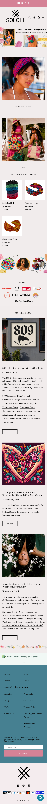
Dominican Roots (10, 407)
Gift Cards (28, 700)
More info (23, 662)
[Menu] (43, 17)
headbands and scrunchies (23, 107)
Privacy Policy (30, 707)
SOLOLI (27, 800)
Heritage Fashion (32, 411)
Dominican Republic (28, 403)
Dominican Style (27, 407)
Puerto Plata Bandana (31, 418)
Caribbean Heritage (11, 399)
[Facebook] (18, 2)
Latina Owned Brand (11, 418)
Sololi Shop (7, 422)
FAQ (26, 687)
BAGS (23, 167)
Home (7, 680)
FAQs (6, 707)
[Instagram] (25, 2)
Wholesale (28, 694)
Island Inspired (9, 415)
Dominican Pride (9, 403)
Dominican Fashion (30, 399)
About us (8, 694)
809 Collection (9, 396)
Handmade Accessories (12, 411)
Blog (6, 700)
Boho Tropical (23, 396)
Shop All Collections (13, 687)
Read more (10, 432)
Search (27, 680)
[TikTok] (28, 2)
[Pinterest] (22, 2)
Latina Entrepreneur (26, 415)
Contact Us (9, 713)
